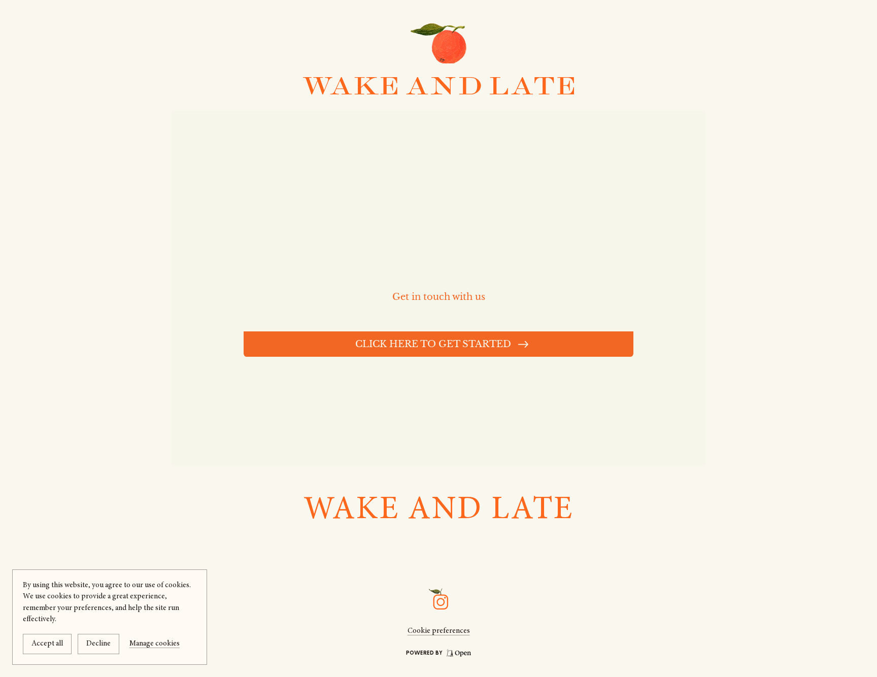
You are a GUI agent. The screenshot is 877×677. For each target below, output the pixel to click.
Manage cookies (154, 644)
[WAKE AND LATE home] (438, 85)
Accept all (47, 644)
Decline (98, 644)
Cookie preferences (439, 631)
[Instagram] (438, 599)
